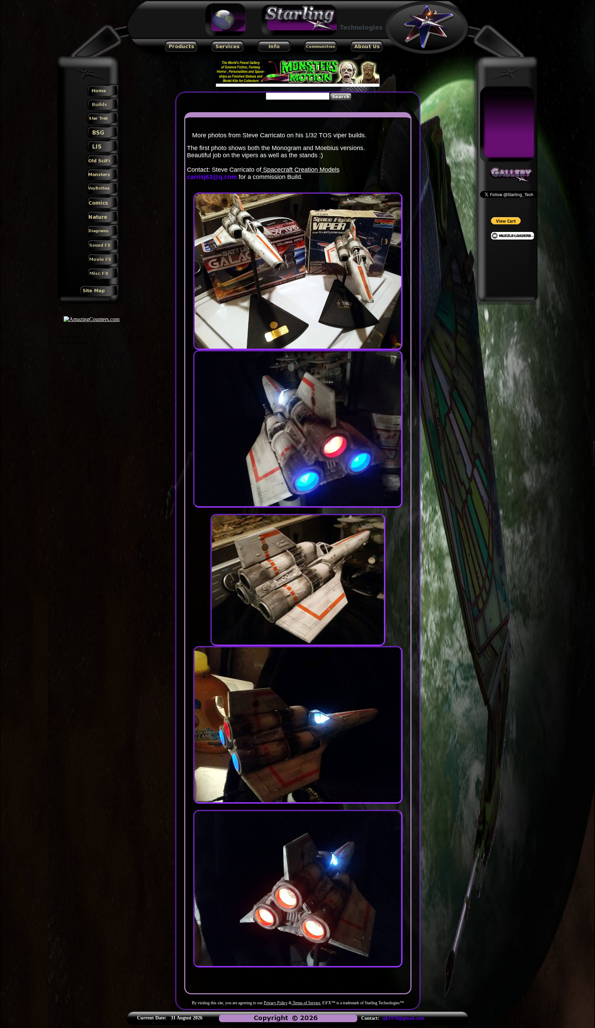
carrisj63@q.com (212, 176)
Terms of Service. (306, 1002)
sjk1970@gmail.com (403, 1018)
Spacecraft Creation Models (300, 169)
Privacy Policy (276, 1002)
